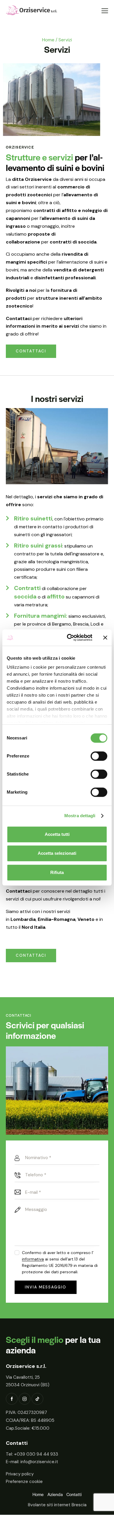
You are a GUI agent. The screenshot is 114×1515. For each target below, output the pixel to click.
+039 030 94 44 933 (36, 1454)
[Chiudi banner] (105, 637)
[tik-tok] (37, 1399)
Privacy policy (20, 1474)
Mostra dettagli (80, 815)
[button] (104, 11)
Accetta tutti (57, 834)
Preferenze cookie (24, 1482)
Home (48, 40)
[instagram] (24, 1399)
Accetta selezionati (57, 853)
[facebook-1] (12, 1399)
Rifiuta (57, 872)
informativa (33, 1259)
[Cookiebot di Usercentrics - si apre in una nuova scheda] (69, 637)
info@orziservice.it (39, 1462)
